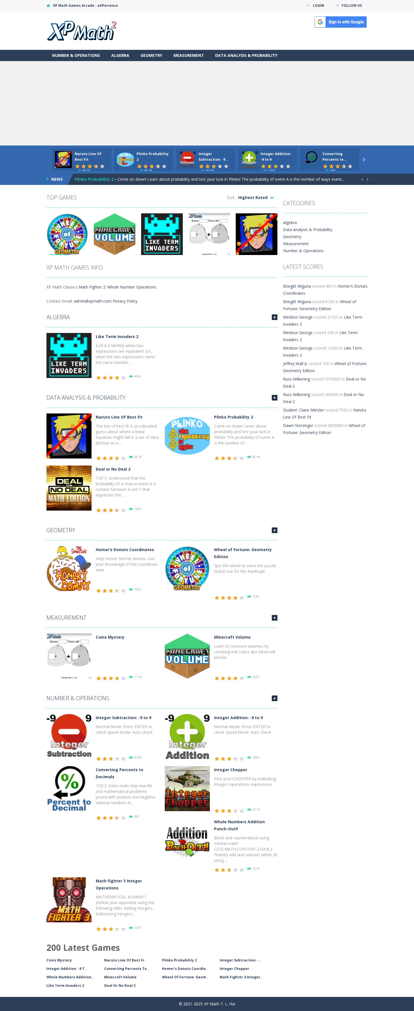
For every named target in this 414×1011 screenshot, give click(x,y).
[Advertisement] (207, 103)
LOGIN (318, 5)
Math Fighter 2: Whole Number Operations (117, 287)
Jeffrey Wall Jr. (295, 363)
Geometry (151, 55)
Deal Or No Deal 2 (119, 985)
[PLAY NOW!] (63, 159)
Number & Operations (76, 55)
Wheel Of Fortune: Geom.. (185, 977)
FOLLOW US (352, 5)
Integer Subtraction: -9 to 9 (123, 717)
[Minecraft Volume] (187, 655)
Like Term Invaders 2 (117, 336)
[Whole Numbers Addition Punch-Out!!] (187, 840)
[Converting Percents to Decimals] (69, 788)
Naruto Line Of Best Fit (119, 417)
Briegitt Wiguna (297, 286)
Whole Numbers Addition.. (70, 977)
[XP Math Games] (81, 30)
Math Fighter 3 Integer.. (241, 977)
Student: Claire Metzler (303, 410)
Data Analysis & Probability (246, 55)
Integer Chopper (230, 769)
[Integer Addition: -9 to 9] (187, 736)
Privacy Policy (125, 301)
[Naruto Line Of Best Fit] (69, 435)
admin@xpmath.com (93, 301)
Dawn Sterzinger (298, 425)
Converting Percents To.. (126, 968)
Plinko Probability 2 (94, 179)
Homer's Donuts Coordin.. (185, 968)
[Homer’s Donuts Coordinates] (69, 568)
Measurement (188, 55)
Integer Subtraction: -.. (240, 960)
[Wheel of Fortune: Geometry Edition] (187, 568)
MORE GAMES (274, 317)
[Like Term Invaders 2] (69, 355)
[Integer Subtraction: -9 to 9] (69, 736)
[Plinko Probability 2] (187, 435)
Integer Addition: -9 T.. (66, 968)
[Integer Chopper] (187, 788)
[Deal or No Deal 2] (69, 487)
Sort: (231, 197)
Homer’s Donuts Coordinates (125, 549)
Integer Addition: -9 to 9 (238, 717)
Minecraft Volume (232, 637)
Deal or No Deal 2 (113, 469)
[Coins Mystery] (69, 655)
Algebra (120, 55)
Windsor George (298, 317)
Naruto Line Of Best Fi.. (125, 960)
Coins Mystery (110, 637)
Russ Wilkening (296, 379)
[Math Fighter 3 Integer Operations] (69, 899)
